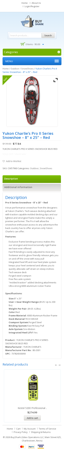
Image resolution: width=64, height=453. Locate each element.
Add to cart (32, 417)
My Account (29, 428)
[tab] (32, 179)
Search (48, 35)
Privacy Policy (21, 432)
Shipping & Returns (41, 432)
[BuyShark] (32, 21)
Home (25, 2)
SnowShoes (27, 68)
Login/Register (32, 6)
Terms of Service (47, 428)
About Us (36, 2)
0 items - (33, 44)
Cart (18, 428)
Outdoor (15, 68)
